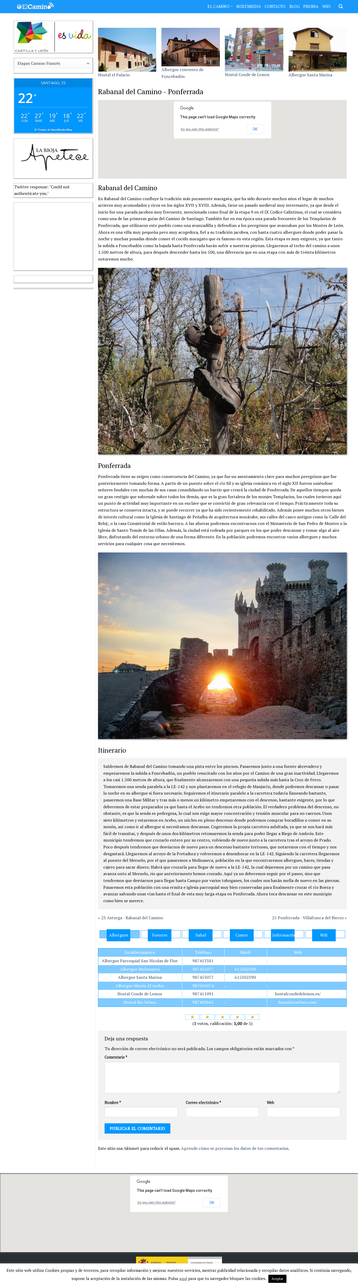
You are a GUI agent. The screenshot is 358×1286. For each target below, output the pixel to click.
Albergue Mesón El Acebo (140, 986)
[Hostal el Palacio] (127, 50)
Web (270, 1102)
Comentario (116, 1057)
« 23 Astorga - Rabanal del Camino (130, 918)
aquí (183, 1278)
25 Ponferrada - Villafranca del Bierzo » (309, 918)
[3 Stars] (222, 1017)
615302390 (245, 969)
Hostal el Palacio (114, 75)
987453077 (203, 969)
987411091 (203, 994)
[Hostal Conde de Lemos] (254, 49)
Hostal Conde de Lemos (247, 74)
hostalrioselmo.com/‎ (297, 1002)
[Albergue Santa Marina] (318, 50)
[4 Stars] (237, 1017)
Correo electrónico (203, 1102)
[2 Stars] (207, 1017)
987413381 (203, 961)
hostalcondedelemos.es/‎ (298, 994)
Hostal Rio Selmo (139, 1002)
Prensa (311, 6)
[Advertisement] (53, 235)
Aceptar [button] (277, 1278)
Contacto (275, 6)
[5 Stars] (252, 1017)
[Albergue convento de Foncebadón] (190, 47)
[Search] (341, 6)
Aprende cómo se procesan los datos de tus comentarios (234, 1148)
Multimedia (248, 6)
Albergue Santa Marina (310, 75)
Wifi (326, 6)
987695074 (203, 986)
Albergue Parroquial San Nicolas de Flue (140, 961)
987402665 (203, 1002)
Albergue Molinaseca (140, 969)
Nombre (113, 1102)
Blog (294, 6)
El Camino (218, 6)
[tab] (120, 934)
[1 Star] (192, 1017)
